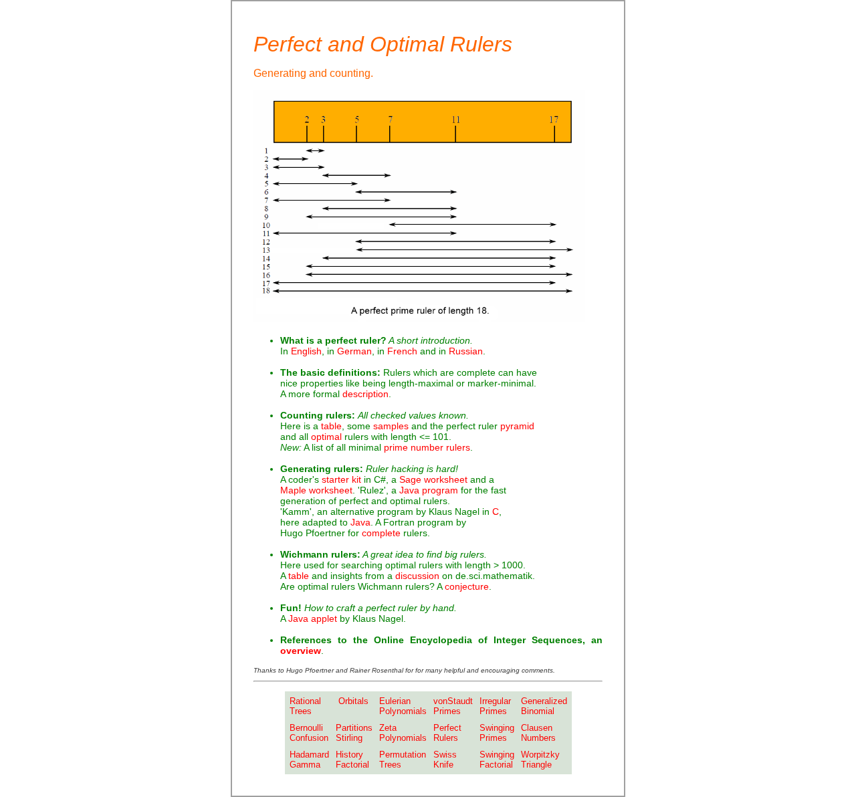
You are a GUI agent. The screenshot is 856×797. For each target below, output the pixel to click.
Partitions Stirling (354, 733)
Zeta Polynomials (403, 733)
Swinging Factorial (496, 760)
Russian (466, 351)
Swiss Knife (445, 760)
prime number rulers (427, 447)
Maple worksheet (316, 490)
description (365, 393)
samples (391, 426)
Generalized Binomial (544, 706)
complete (381, 533)
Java (360, 522)
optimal (326, 436)
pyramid (517, 426)
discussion (417, 575)
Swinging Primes (496, 733)
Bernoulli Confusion (309, 733)
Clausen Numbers (538, 733)
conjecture (467, 586)
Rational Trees (305, 706)
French (402, 351)
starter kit (341, 479)
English (306, 351)
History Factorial (352, 760)
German (354, 351)
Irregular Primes (495, 706)
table (331, 426)
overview (300, 650)
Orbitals (352, 701)
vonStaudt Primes (453, 706)
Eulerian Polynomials (403, 706)
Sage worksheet (433, 479)
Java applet (314, 618)
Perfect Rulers (447, 733)
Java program (428, 490)
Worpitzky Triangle (540, 760)
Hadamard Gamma (309, 760)
